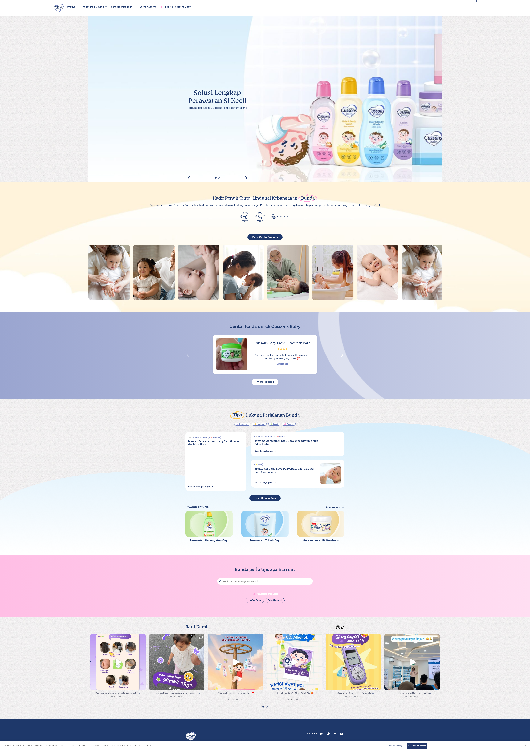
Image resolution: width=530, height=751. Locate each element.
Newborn (260, 424)
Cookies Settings (395, 746)
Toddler (290, 424)
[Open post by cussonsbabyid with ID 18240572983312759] (235, 662)
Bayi (260, 464)
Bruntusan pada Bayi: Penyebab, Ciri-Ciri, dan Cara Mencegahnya (284, 470)
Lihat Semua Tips (265, 498)
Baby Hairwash (275, 600)
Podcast (216, 437)
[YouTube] (341, 734)
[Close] (526, 746)
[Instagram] (338, 626)
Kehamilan (243, 424)
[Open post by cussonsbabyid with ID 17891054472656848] (353, 662)
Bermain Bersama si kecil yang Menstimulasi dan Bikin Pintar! (214, 442)
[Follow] (342, 626)
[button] (342, 355)
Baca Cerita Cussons (265, 237)
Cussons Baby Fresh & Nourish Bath (282, 343)
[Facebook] (335, 734)
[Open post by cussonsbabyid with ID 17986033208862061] (118, 662)
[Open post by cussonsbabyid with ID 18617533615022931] (412, 662)
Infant (275, 424)
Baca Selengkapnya (199, 486)
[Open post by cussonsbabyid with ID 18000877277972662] (177, 662)
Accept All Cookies (417, 746)
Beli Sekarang (267, 382)
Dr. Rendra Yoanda (199, 437)
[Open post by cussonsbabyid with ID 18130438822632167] (294, 662)
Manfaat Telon (255, 600)
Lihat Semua (332, 507)
